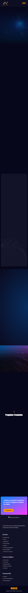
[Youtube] (16, 588)
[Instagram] (12, 588)
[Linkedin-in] (14, 588)
